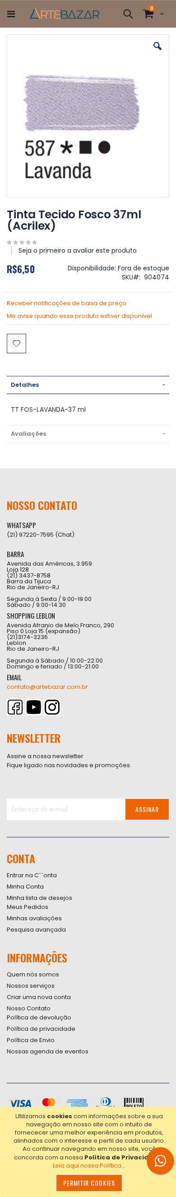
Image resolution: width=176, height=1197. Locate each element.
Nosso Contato (29, 1008)
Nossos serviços (31, 985)
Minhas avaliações (34, 918)
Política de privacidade (41, 1028)
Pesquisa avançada (36, 929)
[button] (157, 53)
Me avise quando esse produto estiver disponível (79, 316)
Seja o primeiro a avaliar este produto (78, 250)
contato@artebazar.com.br (47, 687)
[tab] (88, 385)
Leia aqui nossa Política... (89, 1165)
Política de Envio (31, 1040)
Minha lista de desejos (39, 898)
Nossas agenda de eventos (47, 1051)
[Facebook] (15, 707)
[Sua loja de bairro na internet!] (64, 14)
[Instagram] (52, 707)
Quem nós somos (33, 974)
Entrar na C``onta (32, 875)
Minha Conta (25, 886)
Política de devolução (39, 1017)
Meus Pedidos (27, 907)
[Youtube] (33, 707)
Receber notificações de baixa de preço (66, 303)
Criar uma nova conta (39, 997)
